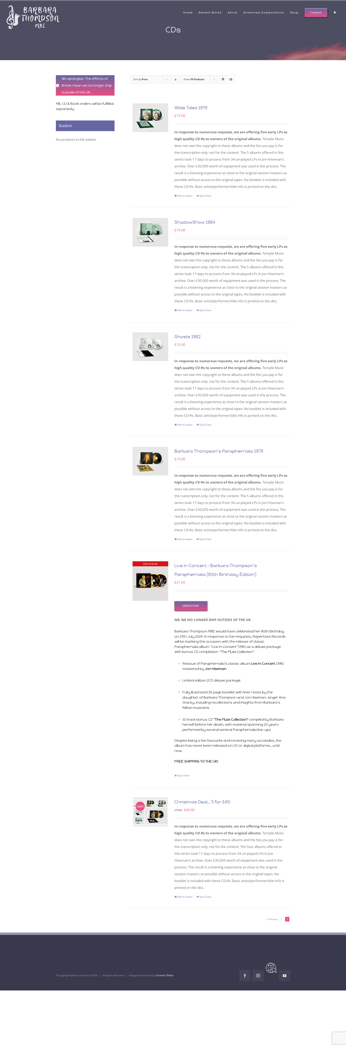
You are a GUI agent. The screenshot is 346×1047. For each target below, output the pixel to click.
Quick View (205, 195)
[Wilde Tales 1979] (150, 117)
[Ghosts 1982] (150, 346)
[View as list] (231, 79)
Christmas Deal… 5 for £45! (202, 802)
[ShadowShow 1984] (150, 232)
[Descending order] (176, 79)
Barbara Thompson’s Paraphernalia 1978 (218, 451)
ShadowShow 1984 (194, 222)
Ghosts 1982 (187, 336)
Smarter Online (164, 975)
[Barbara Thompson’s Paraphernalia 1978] (150, 461)
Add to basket (184, 195)
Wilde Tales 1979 (190, 107)
